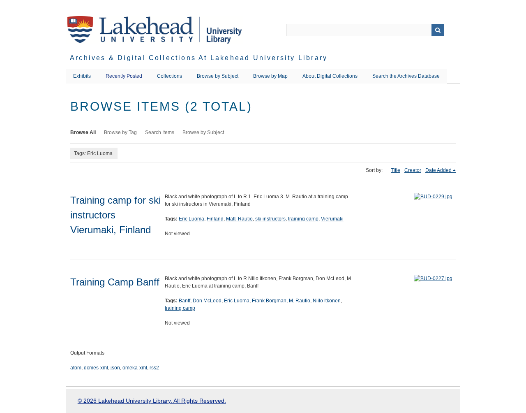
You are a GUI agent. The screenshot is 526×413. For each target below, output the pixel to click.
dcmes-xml (96, 368)
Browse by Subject (217, 76)
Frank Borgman (269, 301)
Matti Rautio (239, 219)
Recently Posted (124, 76)
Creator (412, 170)
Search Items (159, 132)
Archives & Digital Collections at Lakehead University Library (199, 57)
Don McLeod (207, 301)
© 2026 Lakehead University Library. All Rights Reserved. (152, 400)
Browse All (83, 132)
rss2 (154, 368)
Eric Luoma (191, 219)
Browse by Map (270, 76)
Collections (169, 76)
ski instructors (270, 219)
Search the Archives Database (406, 76)
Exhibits (82, 76)
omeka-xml (134, 368)
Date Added (438, 170)
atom (75, 368)
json (115, 368)
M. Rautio (299, 301)
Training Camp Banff (114, 282)
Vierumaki (332, 219)
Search (437, 30)
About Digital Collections (330, 76)
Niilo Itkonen (327, 301)
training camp (303, 219)
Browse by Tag (120, 132)
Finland (215, 219)
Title (395, 170)
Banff (184, 301)
